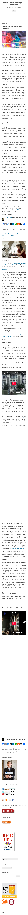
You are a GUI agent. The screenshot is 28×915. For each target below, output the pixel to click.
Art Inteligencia (23, 230)
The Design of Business (20, 417)
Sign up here (9, 217)
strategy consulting (17, 751)
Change (12, 748)
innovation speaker (11, 784)
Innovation (16, 748)
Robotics (5, 230)
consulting (24, 749)
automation (4, 229)
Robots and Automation (9, 20)
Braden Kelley (12, 752)
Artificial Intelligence (8, 749)
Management (13, 227)
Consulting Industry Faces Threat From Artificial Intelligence (13, 234)
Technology (19, 227)
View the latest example (6, 825)
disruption (4, 751)
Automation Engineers (11, 229)
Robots (8, 230)
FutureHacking (20, 209)
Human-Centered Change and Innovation (14, 4)
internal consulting (9, 751)
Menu (14, 10)
